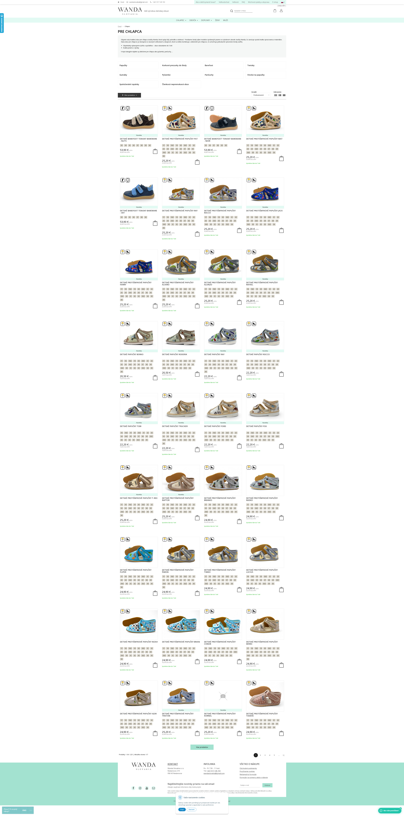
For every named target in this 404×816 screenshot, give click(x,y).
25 (129, 145)
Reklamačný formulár (248, 774)
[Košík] (275, 12)
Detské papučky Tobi (130, 426)
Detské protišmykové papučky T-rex (138, 498)
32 (176, 152)
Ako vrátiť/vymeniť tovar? (206, 2)
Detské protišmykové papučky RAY (179, 210)
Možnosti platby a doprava (258, 2)
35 (194, 152)
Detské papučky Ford (215, 426)
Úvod (122, 2)
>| (283, 755)
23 (121, 145)
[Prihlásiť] (281, 11)
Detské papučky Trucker (175, 426)
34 (190, 152)
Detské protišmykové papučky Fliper (135, 571)
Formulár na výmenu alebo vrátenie (254, 777)
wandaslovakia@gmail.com (138, 2)
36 (163, 156)
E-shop (275, 2)
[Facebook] (133, 788)
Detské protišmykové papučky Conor (220, 643)
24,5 (172, 149)
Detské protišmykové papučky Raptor (177, 499)
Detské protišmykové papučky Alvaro (177, 283)
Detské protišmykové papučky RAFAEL (262, 283)
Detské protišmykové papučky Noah (139, 642)
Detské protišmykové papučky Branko (220, 499)
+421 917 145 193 (159, 2)
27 (137, 145)
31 (172, 152)
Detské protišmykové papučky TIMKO (220, 571)
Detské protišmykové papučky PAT (180, 139)
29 (145, 145)
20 (180, 145)
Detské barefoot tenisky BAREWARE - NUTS (138, 140)
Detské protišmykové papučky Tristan (177, 714)
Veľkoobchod (224, 2)
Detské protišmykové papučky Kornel (220, 714)
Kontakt (173, 764)
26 (133, 145)
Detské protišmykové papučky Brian (181, 642)
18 (167, 145)
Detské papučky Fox (256, 426)
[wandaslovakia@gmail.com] (153, 788)
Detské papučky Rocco (258, 354)
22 (194, 145)
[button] (400, 808)
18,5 (172, 145)
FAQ (243, 2)
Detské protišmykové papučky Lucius (262, 571)
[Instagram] (140, 788)
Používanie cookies (247, 771)
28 (141, 145)
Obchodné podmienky (248, 768)
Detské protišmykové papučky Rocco (220, 211)
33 (180, 152)
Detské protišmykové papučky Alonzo (220, 283)
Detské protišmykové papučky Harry (135, 283)
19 (176, 145)
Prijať (182, 809)
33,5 (185, 152)
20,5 (185, 145)
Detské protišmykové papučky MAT (264, 139)
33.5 (185, 368)
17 (163, 145)
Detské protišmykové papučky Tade (262, 714)
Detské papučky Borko (131, 354)
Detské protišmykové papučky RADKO (262, 499)
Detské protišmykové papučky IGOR (138, 713)
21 (190, 145)
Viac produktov (202, 747)
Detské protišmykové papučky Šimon (177, 571)
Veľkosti (235, 2)
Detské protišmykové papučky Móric (262, 643)
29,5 (164, 152)
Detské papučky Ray (214, 354)
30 (149, 145)
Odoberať (267, 785)
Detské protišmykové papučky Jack (264, 210)
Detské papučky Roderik (174, 354)
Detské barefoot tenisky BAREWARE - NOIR (222, 140)
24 (125, 145)
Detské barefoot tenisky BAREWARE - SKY (138, 211)
